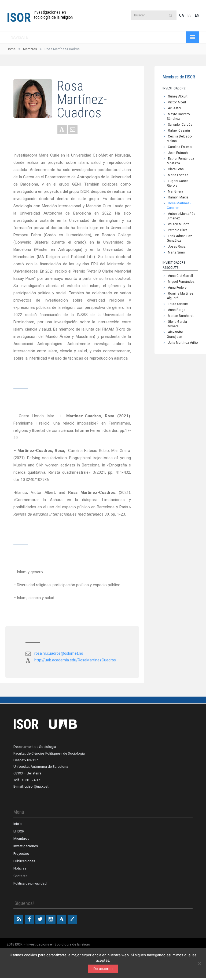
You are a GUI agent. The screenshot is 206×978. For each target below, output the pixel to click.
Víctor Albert (177, 102)
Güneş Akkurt (177, 96)
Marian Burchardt (181, 316)
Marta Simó (176, 252)
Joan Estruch (178, 153)
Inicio (17, 824)
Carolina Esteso (180, 147)
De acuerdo (103, 968)
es (189, 15)
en (197, 15)
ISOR (19, 17)
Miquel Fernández (181, 282)
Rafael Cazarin (179, 130)
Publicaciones (24, 861)
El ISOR (18, 831)
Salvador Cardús (180, 124)
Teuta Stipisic (178, 304)
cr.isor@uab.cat (36, 786)
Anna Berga (176, 310)
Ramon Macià (178, 197)
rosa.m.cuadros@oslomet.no (58, 653)
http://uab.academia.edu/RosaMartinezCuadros (75, 660)
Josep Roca (177, 246)
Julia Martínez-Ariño (183, 343)
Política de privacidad (30, 883)
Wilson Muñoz (178, 224)
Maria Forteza (178, 175)
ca (181, 15)
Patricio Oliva (177, 230)
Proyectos (21, 854)
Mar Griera (175, 191)
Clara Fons (176, 169)
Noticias (19, 868)
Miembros (21, 838)
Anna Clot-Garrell (180, 276)
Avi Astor (174, 108)
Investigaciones (25, 846)
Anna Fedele (177, 287)
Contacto (20, 876)
